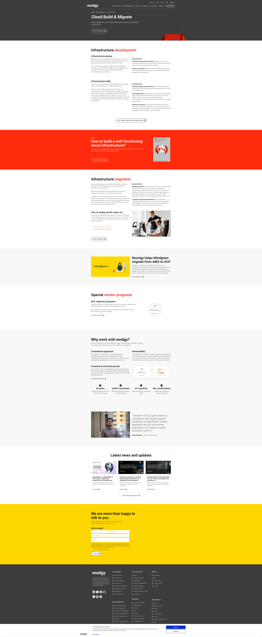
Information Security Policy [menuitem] (160, 619)
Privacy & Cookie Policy (104, 549)
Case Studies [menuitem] (157, 575)
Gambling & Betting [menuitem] (138, 621)
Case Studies (153, 6)
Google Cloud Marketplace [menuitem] (140, 583)
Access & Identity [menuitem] (138, 588)
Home (92, 12)
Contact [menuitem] (156, 616)
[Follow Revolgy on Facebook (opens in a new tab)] (101, 593)
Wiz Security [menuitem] (137, 594)
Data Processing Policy (109, 547)
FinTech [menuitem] (136, 608)
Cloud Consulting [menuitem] (118, 578)
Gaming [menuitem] (136, 613)
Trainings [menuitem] (116, 619)
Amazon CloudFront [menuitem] (139, 586)
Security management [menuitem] (119, 608)
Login (167, 2)
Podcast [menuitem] (156, 586)
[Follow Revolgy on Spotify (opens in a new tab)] (100, 597)
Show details (96, 634)
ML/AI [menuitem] (135, 575)
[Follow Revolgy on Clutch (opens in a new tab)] (93, 597)
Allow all (176, 627)
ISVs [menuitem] (135, 610)
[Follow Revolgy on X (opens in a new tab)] (97, 593)
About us (152, 2)
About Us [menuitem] (156, 603)
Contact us (170, 6)
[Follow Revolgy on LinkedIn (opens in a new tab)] (93, 593)
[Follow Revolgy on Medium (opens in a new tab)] (97, 597)
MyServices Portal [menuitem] (158, 606)
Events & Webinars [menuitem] (158, 583)
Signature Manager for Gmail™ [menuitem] (141, 591)
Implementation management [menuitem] (121, 610)
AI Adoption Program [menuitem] (139, 578)
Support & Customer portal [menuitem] (120, 616)
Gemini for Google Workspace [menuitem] (121, 621)
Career (157, 2)
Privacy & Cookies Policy (98, 547)
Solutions (137, 6)
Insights (161, 6)
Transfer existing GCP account (103, 229)
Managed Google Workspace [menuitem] (121, 613)
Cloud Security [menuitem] (117, 583)
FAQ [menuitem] (155, 622)
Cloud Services (116, 6)
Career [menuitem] (155, 608)
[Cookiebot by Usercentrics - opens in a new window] (84, 634)
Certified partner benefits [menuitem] (120, 605)
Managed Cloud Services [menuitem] (120, 588)
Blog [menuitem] (155, 578)
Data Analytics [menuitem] (137, 580)
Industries (145, 6)
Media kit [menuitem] (156, 611)
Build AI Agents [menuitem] (117, 591)
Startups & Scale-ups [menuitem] (139, 618)
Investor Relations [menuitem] (158, 614)
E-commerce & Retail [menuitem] (139, 602)
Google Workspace (127, 6)
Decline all (175, 631)
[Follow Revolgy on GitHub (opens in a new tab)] (104, 593)
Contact (162, 2)
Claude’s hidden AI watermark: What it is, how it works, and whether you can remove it (158, 478)
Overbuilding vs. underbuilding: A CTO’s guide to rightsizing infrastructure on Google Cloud (102, 478)
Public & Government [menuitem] (139, 616)
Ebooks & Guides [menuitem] (158, 580)
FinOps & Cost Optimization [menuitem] (120, 586)
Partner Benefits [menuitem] (118, 575)
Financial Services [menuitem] (138, 605)
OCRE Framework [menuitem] (118, 594)
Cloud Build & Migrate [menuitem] (119, 580)
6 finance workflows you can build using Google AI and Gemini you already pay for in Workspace (130, 478)
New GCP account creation (102, 227)
